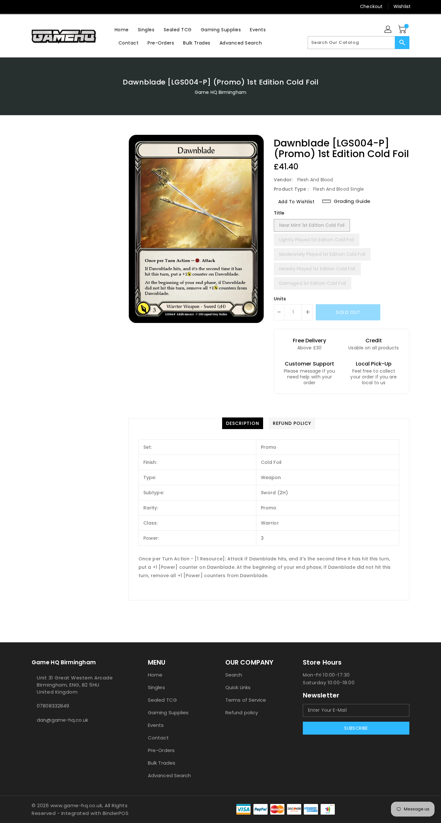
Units (280, 298)
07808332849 (53, 705)
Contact (158, 737)
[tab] (242, 423)
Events (156, 725)
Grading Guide (352, 201)
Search (233, 674)
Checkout (371, 6)
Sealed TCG (162, 700)
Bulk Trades (161, 762)
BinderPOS (116, 813)
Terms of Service (245, 700)
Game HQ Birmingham (220, 92)
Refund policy (241, 712)
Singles (156, 687)
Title (279, 213)
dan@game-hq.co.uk (62, 720)
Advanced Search (169, 775)
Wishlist (402, 6)
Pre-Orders (161, 750)
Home (155, 674)
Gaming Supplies (168, 712)
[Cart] (402, 29)
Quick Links (238, 687)
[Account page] (388, 29)
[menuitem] (122, 29)
